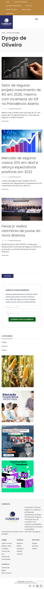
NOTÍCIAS (29, 6)
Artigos (4, 342)
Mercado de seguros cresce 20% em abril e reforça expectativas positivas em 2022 (20, 165)
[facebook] (30, 586)
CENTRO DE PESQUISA (21, 2)
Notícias (5, 109)
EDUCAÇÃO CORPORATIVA (13, 6)
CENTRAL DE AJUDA (11, 9)
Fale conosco (7, 573)
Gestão (19, 551)
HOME (7, 2)
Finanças (20, 549)
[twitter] (33, 586)
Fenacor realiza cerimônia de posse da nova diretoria (21, 231)
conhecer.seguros (14, 109)
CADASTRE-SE (10, 13)
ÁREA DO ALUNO (26, 9)
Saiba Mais (5, 121)
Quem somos (7, 543)
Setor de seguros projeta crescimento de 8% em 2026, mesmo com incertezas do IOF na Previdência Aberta (21, 94)
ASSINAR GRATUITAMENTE (22, 319)
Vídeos (4, 350)
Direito (19, 546)
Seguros (20, 543)
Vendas (19, 554)
